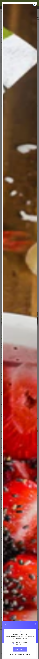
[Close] (35, 624)
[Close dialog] (34, 4)
